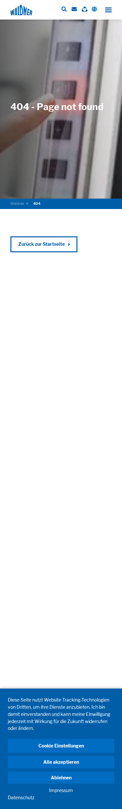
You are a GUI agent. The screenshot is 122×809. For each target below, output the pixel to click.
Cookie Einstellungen (61, 745)
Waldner (17, 203)
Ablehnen (61, 777)
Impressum (61, 790)
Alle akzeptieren (61, 762)
